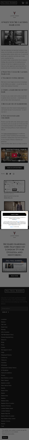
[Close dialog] (26, 213)
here (16, 219)
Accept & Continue (14, 214)
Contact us (11, 226)
